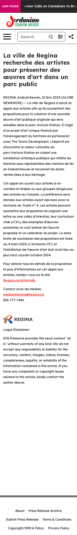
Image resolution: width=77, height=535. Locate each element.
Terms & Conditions (56, 519)
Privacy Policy (58, 528)
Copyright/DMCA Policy (26, 528)
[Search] (50, 36)
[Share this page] (71, 37)
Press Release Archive (45, 511)
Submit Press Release (22, 519)
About (19, 511)
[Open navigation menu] (7, 37)
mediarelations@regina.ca (23, 294)
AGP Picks (10, 6)
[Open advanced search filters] (60, 36)
